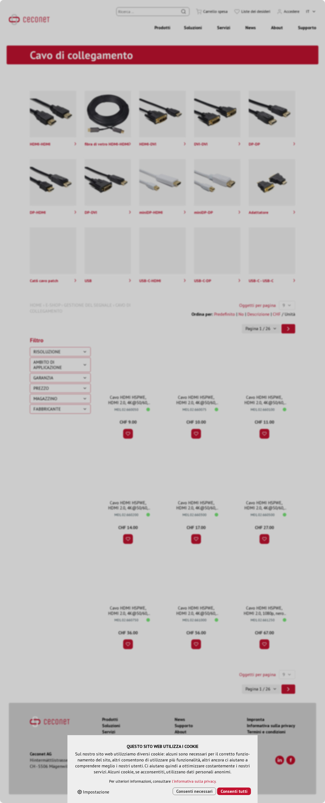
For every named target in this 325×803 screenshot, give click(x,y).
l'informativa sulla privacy (194, 781)
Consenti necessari (194, 791)
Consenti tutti (234, 791)
